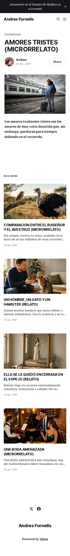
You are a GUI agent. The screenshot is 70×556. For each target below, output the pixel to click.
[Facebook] (39, 509)
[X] (31, 509)
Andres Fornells (19, 19)
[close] (66, 7)
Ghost (44, 539)
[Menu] (65, 19)
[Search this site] (58, 19)
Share (57, 61)
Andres (21, 60)
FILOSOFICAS (12, 34)
